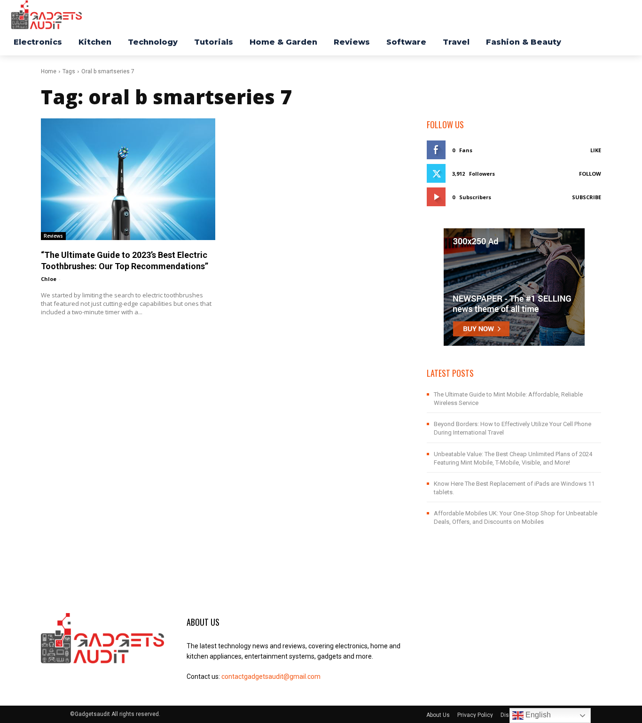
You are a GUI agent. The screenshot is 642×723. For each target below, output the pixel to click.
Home (48, 71)
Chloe (48, 278)
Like (595, 150)
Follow (590, 173)
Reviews (53, 236)
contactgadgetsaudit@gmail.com (271, 676)
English (537, 715)
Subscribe (586, 197)
